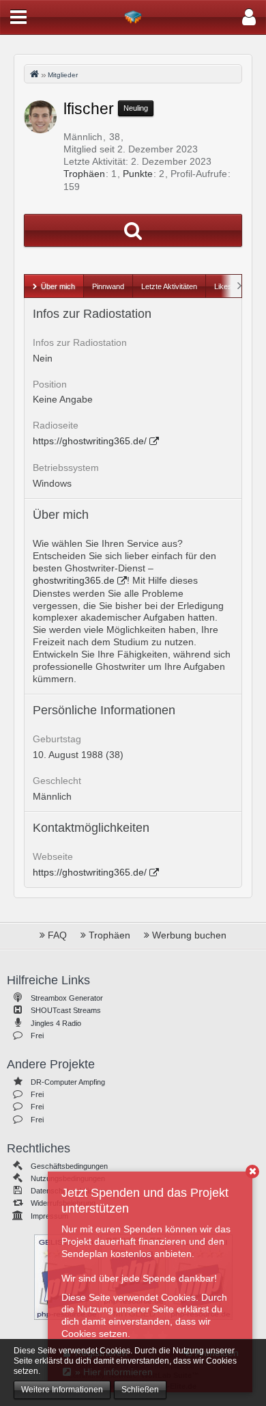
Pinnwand (108, 286)
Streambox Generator (67, 998)
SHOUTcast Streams (66, 1010)
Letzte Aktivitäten (169, 286)
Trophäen (84, 173)
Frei (37, 1035)
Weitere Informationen (62, 1389)
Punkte (138, 173)
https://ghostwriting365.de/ (90, 440)
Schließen (140, 1389)
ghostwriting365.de (74, 580)
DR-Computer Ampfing (68, 1082)
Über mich (58, 286)
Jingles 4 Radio (56, 1023)
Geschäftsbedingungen (69, 1166)
